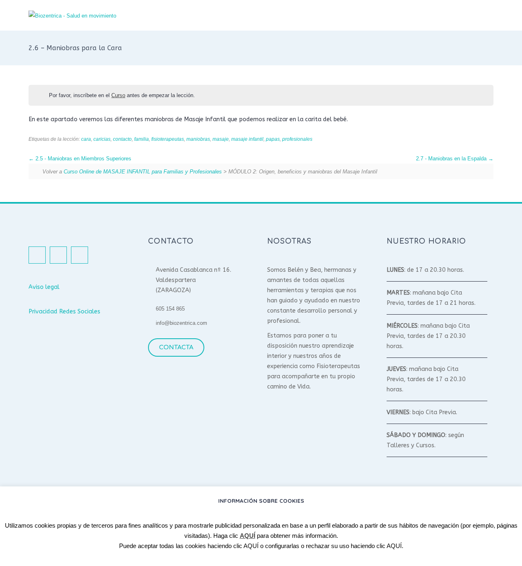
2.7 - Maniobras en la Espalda (452, 158)
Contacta (176, 347)
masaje (220, 139)
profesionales (297, 139)
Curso (118, 95)
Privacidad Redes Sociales (64, 311)
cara (86, 139)
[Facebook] (37, 255)
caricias (102, 139)
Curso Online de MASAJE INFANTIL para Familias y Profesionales (143, 172)
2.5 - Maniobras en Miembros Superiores (82, 158)
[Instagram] (58, 255)
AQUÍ (247, 535)
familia (141, 139)
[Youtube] (79, 255)
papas (273, 139)
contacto (122, 139)
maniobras (198, 139)
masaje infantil (247, 139)
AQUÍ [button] (251, 545)
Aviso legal (44, 287)
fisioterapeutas (167, 139)
